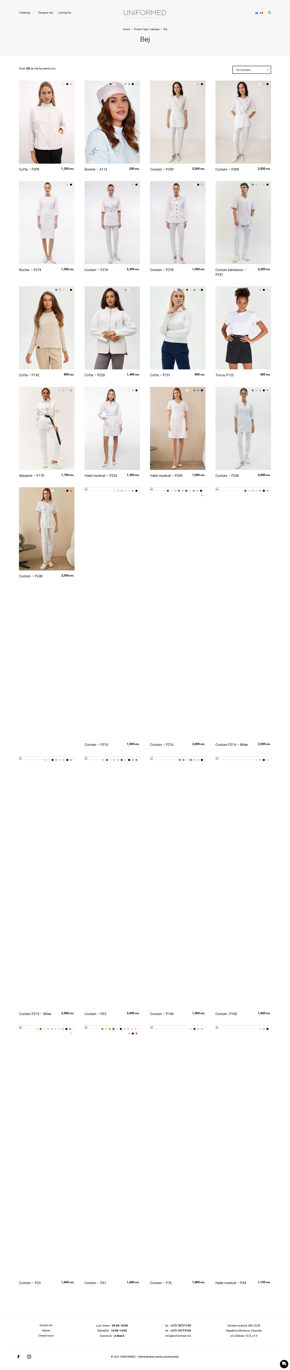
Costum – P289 (227, 169)
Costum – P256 (227, 476)
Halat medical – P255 (101, 476)
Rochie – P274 (30, 270)
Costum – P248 (30, 576)
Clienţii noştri (46, 1335)
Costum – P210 (96, 745)
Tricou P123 (224, 375)
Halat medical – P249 (166, 476)
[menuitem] (28, 13)
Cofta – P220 (95, 375)
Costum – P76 (161, 1283)
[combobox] (252, 70)
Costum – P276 (96, 270)
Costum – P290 (162, 169)
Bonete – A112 (96, 169)
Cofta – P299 (29, 169)
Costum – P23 (30, 1283)
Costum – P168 (162, 1014)
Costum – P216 (162, 745)
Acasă (126, 29)
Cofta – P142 (29, 375)
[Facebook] (18, 1357)
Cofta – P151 (160, 375)
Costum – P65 (95, 1014)
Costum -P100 (226, 1014)
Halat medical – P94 (230, 1283)
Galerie (46, 1330)
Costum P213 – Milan (35, 1014)
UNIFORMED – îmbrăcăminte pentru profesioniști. (149, 1356)
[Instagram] (29, 1357)
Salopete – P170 (31, 476)
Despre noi (46, 1325)
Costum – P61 (95, 1283)
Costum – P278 (162, 270)
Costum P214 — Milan (231, 745)
